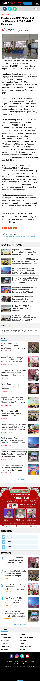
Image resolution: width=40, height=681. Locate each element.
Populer (27, 3)
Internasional (6, 638)
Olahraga (10, 537)
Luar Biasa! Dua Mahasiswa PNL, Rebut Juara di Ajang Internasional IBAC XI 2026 (12, 467)
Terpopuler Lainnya (20, 624)
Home (2, 14)
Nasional (23, 641)
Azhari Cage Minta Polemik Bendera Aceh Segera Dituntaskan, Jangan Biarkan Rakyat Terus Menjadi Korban (12, 345)
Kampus (9, 547)
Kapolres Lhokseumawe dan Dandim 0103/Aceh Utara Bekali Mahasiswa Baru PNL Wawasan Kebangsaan (13, 400)
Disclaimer (32, 661)
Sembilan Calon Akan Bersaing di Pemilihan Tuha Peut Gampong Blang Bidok (20, 237)
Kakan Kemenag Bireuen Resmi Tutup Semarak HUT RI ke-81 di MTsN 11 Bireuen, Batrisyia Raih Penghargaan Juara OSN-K (13, 427)
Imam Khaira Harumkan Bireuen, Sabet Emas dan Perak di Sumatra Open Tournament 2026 (14, 372)
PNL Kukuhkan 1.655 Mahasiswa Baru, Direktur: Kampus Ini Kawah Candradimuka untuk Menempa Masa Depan (13, 413)
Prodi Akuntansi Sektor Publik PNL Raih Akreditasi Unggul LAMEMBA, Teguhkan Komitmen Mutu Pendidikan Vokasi (14, 440)
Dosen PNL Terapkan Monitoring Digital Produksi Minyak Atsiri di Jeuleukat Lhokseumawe (14, 454)
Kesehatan (5, 641)
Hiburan (23, 635)
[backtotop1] (38, 666)
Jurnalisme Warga (27, 638)
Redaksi (17, 661)
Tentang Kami (9, 661)
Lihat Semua (20, 480)
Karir (10, 664)
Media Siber (24, 661)
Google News (27, 664)
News (4, 228)
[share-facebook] (5, 9)
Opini (22, 643)
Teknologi (5, 649)
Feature (4, 635)
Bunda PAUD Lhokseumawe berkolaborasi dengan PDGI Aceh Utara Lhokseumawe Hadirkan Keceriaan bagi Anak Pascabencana (13, 359)
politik (9, 542)
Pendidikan (12, 228)
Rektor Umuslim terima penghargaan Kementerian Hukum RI (11, 386)
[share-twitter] (10, 9)
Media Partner (17, 664)
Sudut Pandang (25, 646)
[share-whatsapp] (15, 9)
